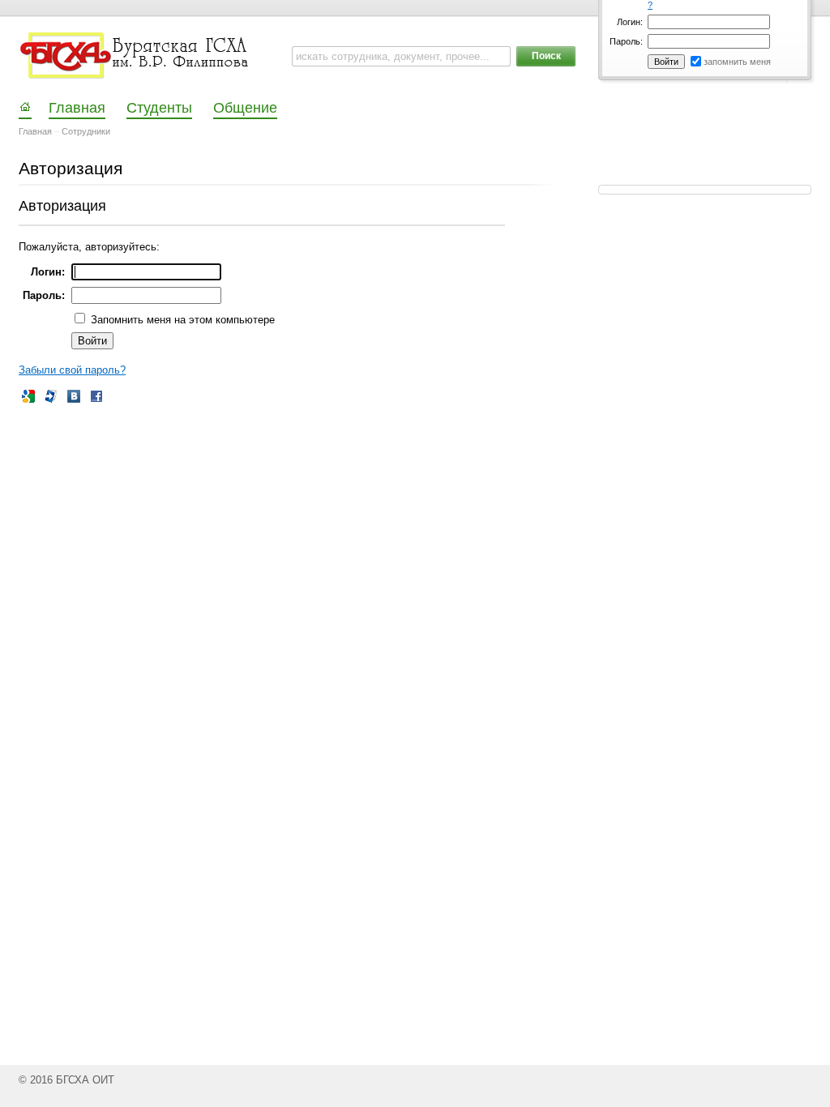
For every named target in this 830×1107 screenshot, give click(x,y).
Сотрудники (86, 131)
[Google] (28, 396)
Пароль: (626, 41)
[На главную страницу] (135, 56)
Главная (35, 131)
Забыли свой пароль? (72, 370)
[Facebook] (96, 396)
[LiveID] (51, 396)
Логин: (630, 22)
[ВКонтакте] (74, 396)
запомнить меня (737, 61)
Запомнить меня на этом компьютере (181, 320)
